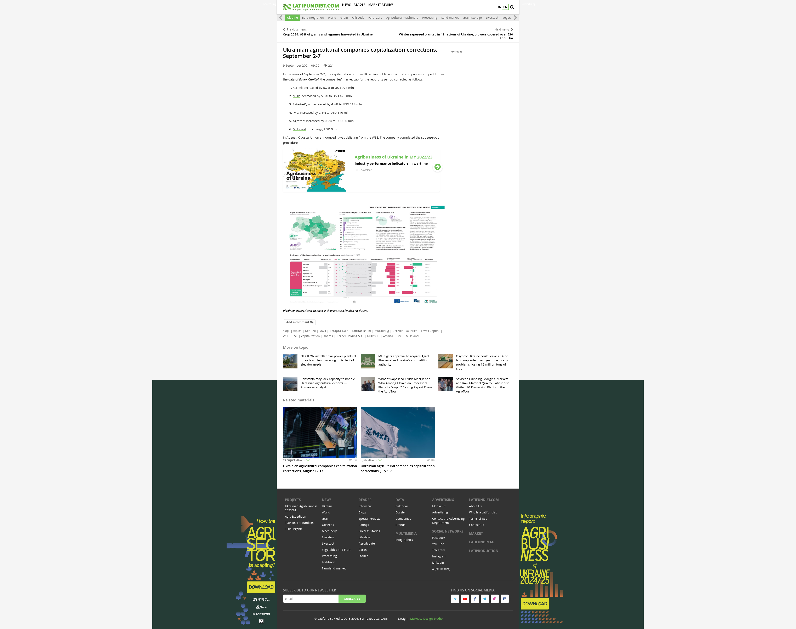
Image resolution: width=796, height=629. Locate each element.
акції (286, 331)
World (332, 18)
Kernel (297, 87)
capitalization (310, 336)
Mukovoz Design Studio (426, 618)
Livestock (492, 18)
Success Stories (369, 531)
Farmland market (334, 568)
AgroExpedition (295, 516)
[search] (512, 7)
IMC (295, 112)
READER (365, 499)
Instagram (439, 556)
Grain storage (472, 18)
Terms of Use (478, 519)
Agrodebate (367, 543)
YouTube (438, 544)
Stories (363, 556)
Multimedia (406, 533)
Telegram (438, 550)
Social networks (448, 531)
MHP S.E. (373, 336)
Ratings (364, 525)
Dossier (401, 512)
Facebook (438, 538)
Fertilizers (375, 18)
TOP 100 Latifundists (299, 523)
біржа (297, 331)
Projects (293, 499)
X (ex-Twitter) (441, 569)
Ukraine (292, 18)
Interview (365, 506)
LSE (295, 336)
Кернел (310, 331)
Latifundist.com (484, 499)
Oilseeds (358, 18)
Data (400, 499)
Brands (400, 525)
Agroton (298, 121)
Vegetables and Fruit (336, 550)
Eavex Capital (430, 331)
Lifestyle (364, 537)
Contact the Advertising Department (448, 521)
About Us (475, 506)
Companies (403, 519)
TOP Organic (293, 529)
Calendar (402, 506)
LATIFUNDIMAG (481, 542)
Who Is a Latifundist (483, 512)
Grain (344, 18)
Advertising (443, 499)
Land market (450, 18)
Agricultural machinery (402, 18)
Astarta (388, 336)
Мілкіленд (382, 331)
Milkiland (299, 129)
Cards (363, 550)
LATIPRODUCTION (483, 551)
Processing (429, 18)
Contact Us (476, 525)
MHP (296, 96)
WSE (286, 336)
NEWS (326, 499)
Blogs (362, 512)
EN (505, 7)
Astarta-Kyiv (301, 104)
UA (498, 7)
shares (328, 336)
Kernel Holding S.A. (350, 336)
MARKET (476, 533)
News (306, 460)
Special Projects (369, 519)
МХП (322, 331)
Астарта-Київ (339, 331)
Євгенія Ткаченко (405, 331)
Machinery (329, 531)
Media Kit (438, 506)
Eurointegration (313, 18)
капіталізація (361, 331)
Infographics (404, 540)
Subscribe (352, 599)
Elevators (328, 537)
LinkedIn (438, 562)
